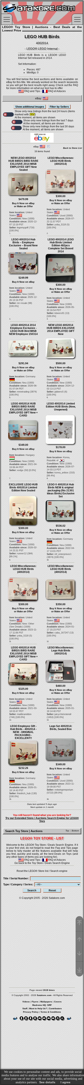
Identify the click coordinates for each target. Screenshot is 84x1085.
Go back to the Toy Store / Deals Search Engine (42, 863)
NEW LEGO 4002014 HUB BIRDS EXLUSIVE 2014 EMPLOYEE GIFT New (61, 330)
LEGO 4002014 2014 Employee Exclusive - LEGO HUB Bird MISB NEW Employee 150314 (23, 330)
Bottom (75, 830)
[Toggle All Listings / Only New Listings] (8, 114)
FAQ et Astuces (57, 91)
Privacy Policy (31, 1012)
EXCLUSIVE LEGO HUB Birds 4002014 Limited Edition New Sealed (23, 487)
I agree (65, 1082)
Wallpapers (46, 1001)
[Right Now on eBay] (42, 141)
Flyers (35, 1001)
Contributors (55, 1008)
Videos (26, 1001)
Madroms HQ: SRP (42, 1005)
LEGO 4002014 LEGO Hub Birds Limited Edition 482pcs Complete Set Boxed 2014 (61, 245)
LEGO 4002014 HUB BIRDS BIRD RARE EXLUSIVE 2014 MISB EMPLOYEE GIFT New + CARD (23, 409)
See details (47, 1082)
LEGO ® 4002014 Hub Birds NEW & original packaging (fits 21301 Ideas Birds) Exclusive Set (61, 490)
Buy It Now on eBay (23, 203)
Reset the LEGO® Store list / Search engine (42, 870)
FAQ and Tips (32, 91)
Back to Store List (72, 148)
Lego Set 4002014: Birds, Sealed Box (60, 728)
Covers (58, 1001)
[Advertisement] (42, 941)
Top (67, 830)
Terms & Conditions (50, 1012)
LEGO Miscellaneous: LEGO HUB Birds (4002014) (61, 160)
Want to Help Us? (38, 1008)
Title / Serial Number (15, 878)
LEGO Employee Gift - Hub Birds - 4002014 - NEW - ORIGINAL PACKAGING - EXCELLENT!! (23, 732)
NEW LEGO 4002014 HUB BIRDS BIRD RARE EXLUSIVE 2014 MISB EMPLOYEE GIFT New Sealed (23, 163)
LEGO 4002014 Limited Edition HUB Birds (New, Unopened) (61, 406)
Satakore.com (57, 897)
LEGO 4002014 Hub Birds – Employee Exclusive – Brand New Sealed (23, 244)
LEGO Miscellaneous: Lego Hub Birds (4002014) (61, 650)
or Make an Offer (23, 206)
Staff (24, 1008)
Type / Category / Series (17, 884)
